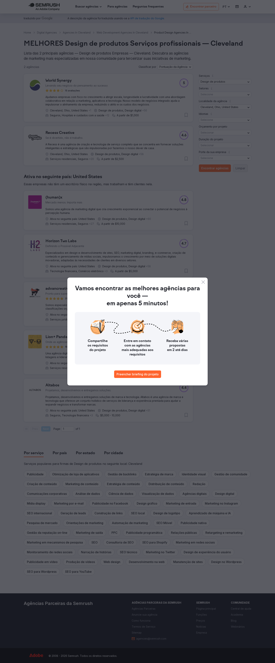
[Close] (203, 282)
